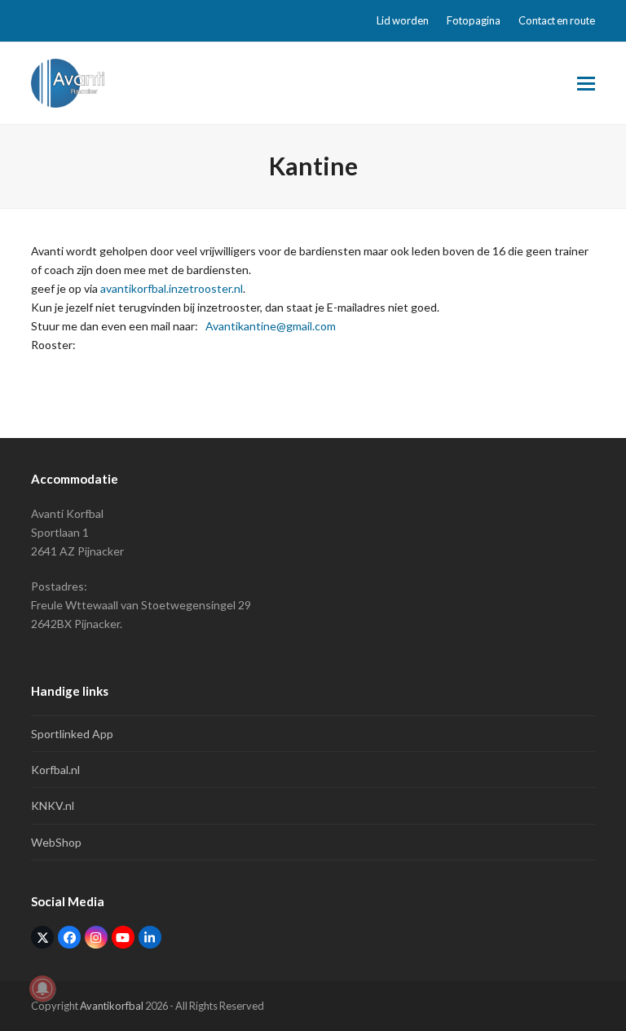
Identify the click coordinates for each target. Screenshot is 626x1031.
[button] (586, 84)
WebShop (56, 842)
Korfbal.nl (55, 770)
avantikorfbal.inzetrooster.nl (171, 288)
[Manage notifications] (42, 989)
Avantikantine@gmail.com (270, 326)
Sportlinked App (72, 734)
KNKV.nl (52, 805)
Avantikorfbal (111, 1005)
